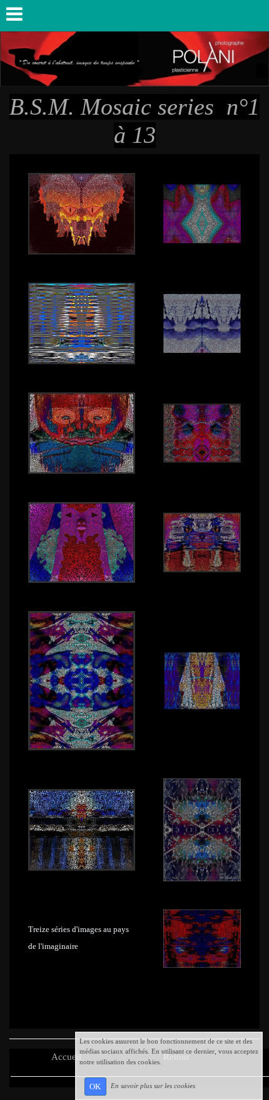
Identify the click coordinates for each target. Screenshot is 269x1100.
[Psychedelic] (81, 542)
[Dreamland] (202, 322)
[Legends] (81, 322)
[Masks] (81, 213)
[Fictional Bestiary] (202, 829)
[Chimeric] (202, 542)
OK (95, 1086)
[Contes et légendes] (202, 679)
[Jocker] (81, 679)
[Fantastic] (202, 432)
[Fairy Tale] (81, 432)
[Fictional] (202, 213)
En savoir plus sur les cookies (153, 1085)
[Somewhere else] (202, 938)
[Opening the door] (81, 829)
